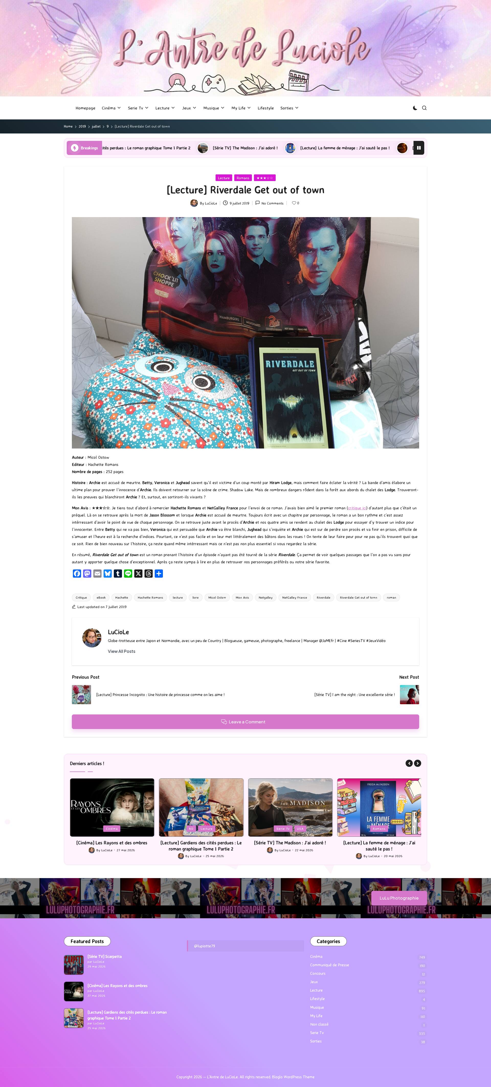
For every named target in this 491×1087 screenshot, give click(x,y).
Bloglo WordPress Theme (293, 1076)
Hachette (121, 597)
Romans (243, 178)
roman (391, 597)
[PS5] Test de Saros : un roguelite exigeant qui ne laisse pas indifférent (366, 147)
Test (393, 828)
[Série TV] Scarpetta (104, 956)
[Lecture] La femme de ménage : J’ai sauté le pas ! (236, 147)
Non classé (319, 1024)
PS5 (379, 828)
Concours (318, 973)
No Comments (273, 203)
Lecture (224, 178)
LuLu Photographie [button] (399, 898)
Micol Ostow (217, 597)
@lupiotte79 (204, 945)
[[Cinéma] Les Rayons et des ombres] (73, 991)
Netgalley (266, 597)
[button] (121, 651)
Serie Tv (193, 828)
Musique (317, 1007)
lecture (178, 597)
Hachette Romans (150, 597)
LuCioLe (118, 632)
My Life (316, 1015)
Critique (81, 597)
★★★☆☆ (264, 178)
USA (211, 828)
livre (196, 597)
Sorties (316, 1041)
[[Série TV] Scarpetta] (73, 964)
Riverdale (323, 597)
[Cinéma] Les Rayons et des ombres (117, 985)
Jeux (365, 828)
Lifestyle (317, 998)
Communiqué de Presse (329, 964)
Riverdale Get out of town (358, 597)
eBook (101, 597)
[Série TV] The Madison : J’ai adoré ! (136, 147)
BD (102, 828)
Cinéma (316, 956)
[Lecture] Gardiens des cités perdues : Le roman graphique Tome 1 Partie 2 (111, 845)
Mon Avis (242, 597)
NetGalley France (294, 597)
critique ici (357, 507)
